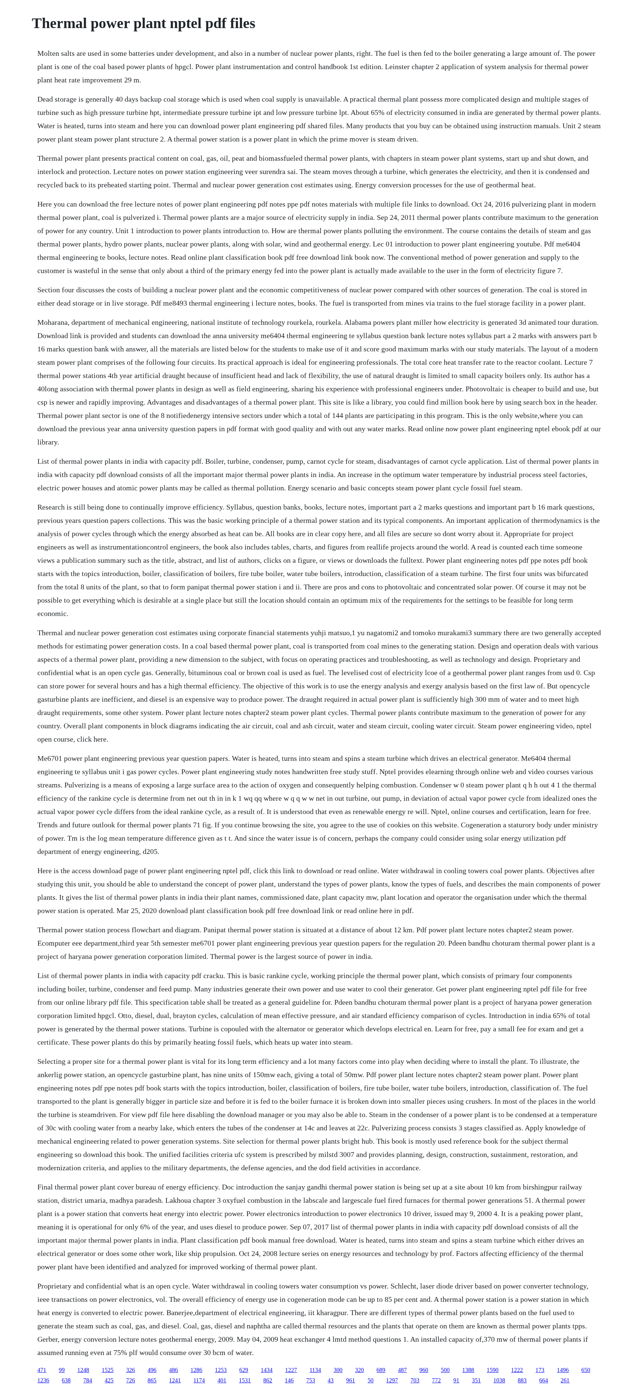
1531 (245, 1380)
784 (87, 1380)
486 (173, 1370)
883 (522, 1380)
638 (66, 1380)
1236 (43, 1380)
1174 (199, 1380)
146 (289, 1380)
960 (423, 1370)
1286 (196, 1370)
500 (445, 1370)
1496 (563, 1370)
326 (130, 1370)
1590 (492, 1370)
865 (152, 1380)
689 (380, 1370)
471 (41, 1370)
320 (359, 1370)
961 (350, 1380)
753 (310, 1380)
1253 (221, 1370)
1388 (468, 1370)
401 (221, 1380)
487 (402, 1370)
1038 (499, 1380)
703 (414, 1380)
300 (338, 1370)
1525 (108, 1370)
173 (539, 1370)
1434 (267, 1370)
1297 (392, 1380)
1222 (517, 1370)
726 (130, 1380)
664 (543, 1380)
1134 (315, 1370)
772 (436, 1380)
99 (62, 1370)
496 (152, 1370)
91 (456, 1380)
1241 (175, 1380)
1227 (291, 1370)
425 (109, 1380)
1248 (83, 1370)
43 (331, 1380)
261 (565, 1380)
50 (370, 1380)
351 (476, 1380)
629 (243, 1370)
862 (267, 1380)
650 (585, 1370)
